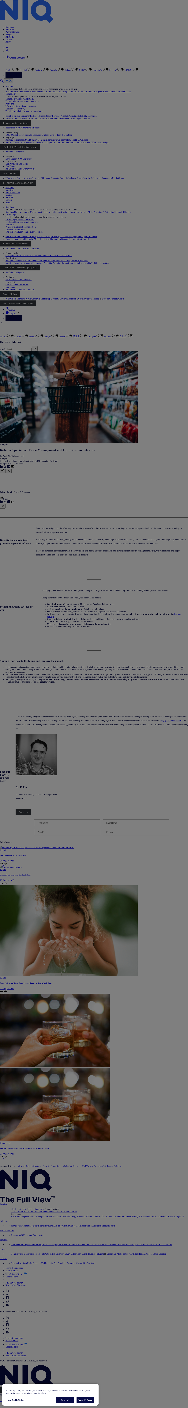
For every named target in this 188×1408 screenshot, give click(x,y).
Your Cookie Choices (16, 1400)
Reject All (65, 1400)
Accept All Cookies (85, 1400)
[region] (50, 1395)
